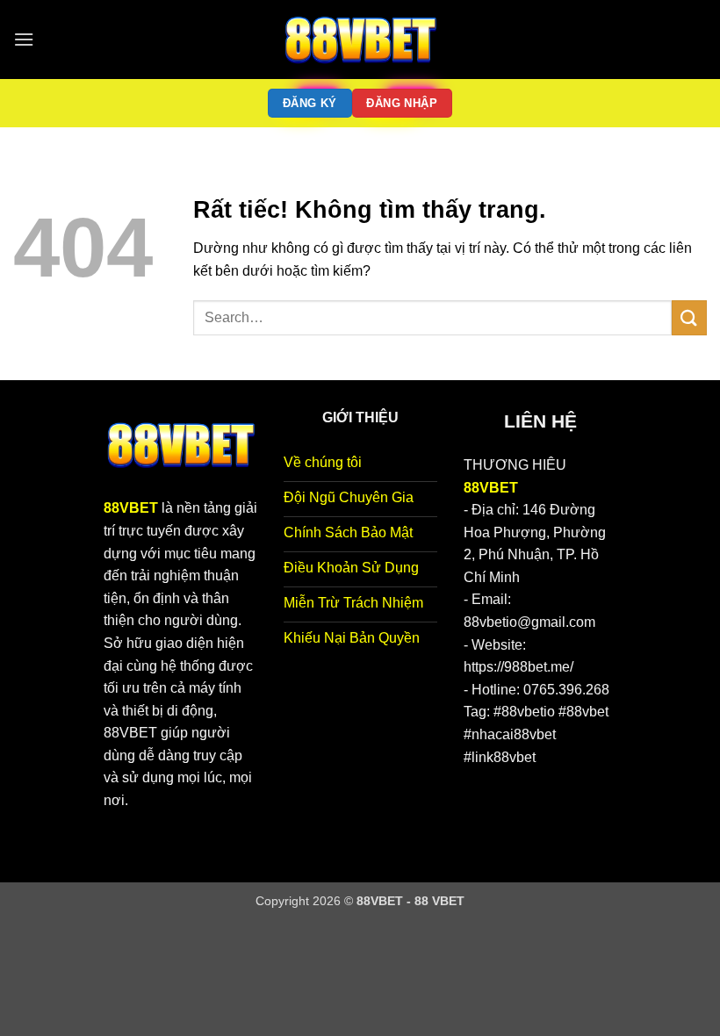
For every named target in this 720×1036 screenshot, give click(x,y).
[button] (23, 39)
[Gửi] (689, 317)
